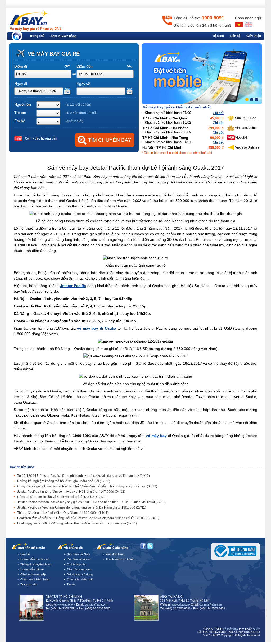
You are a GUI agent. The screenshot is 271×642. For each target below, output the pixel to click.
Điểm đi (20, 66)
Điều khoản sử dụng (80, 574)
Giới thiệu (253, 36)
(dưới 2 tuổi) (74, 121)
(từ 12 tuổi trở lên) (78, 105)
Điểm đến (84, 66)
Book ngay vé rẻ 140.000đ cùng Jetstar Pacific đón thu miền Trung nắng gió (77, 523)
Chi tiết (218, 113)
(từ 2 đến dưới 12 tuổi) (81, 113)
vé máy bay (230, 628)
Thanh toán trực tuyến (120, 559)
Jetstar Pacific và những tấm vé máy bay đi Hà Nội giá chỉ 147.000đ (71, 491)
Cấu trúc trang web (79, 569)
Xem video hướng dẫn (41, 138)
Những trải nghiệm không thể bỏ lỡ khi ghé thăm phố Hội (63, 481)
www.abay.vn (65, 604)
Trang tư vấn (28, 584)
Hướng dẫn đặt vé (32, 569)
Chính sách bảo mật (80, 579)
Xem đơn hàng (115, 554)
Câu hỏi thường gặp (33, 574)
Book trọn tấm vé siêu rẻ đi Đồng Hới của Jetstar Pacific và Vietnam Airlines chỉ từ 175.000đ (88, 518)
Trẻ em (20, 112)
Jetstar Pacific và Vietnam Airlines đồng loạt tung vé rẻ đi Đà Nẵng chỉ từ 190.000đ (81, 507)
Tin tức (71, 584)
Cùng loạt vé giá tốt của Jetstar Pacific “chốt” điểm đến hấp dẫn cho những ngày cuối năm (87, 486)
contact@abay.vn (96, 604)
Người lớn (22, 104)
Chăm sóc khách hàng (34, 579)
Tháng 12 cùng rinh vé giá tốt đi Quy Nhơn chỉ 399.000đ (63, 513)
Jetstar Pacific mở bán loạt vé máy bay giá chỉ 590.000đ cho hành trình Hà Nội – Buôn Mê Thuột (91, 502)
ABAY (256, 628)
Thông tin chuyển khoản (35, 564)
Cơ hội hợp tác (76, 564)
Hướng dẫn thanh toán (34, 559)
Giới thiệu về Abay (78, 554)
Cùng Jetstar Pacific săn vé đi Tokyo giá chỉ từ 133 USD (62, 497)
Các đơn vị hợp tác (79, 559)
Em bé (19, 121)
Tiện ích (218, 36)
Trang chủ (37, 36)
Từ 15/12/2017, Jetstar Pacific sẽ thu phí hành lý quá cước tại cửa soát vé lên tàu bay (83, 476)
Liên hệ (235, 36)
